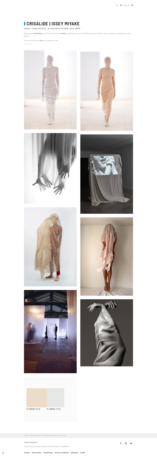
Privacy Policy (36, 453)
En (121, 5)
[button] (117, 5)
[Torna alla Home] (31, 5)
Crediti (82, 453)
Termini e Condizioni (62, 453)
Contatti (27, 453)
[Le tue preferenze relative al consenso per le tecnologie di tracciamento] (3, 453)
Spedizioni (74, 453)
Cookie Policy (48, 453)
